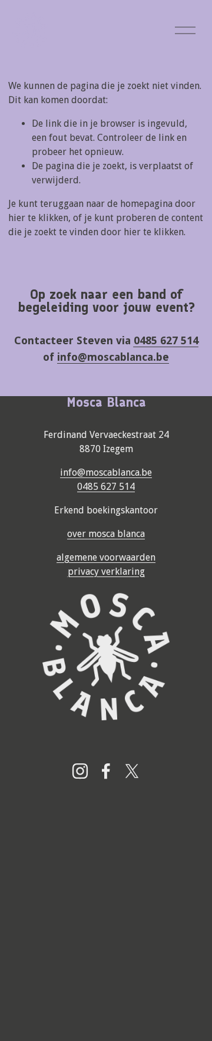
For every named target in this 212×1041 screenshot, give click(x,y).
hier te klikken (38, 217)
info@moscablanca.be (106, 472)
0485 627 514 (106, 486)
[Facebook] (106, 771)
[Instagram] (80, 771)
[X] (132, 771)
